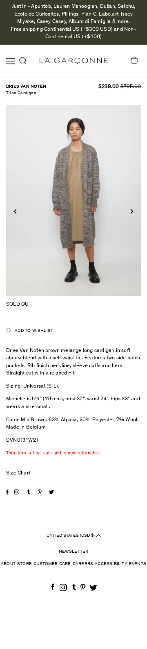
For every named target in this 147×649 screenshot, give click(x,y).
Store (24, 564)
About (8, 564)
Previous (15, 211)
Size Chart (18, 473)
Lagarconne (74, 61)
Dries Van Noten (26, 86)
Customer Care (52, 564)
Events (137, 564)
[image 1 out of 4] (73, 200)
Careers (83, 564)
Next (131, 211)
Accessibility (111, 564)
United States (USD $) (71, 535)
